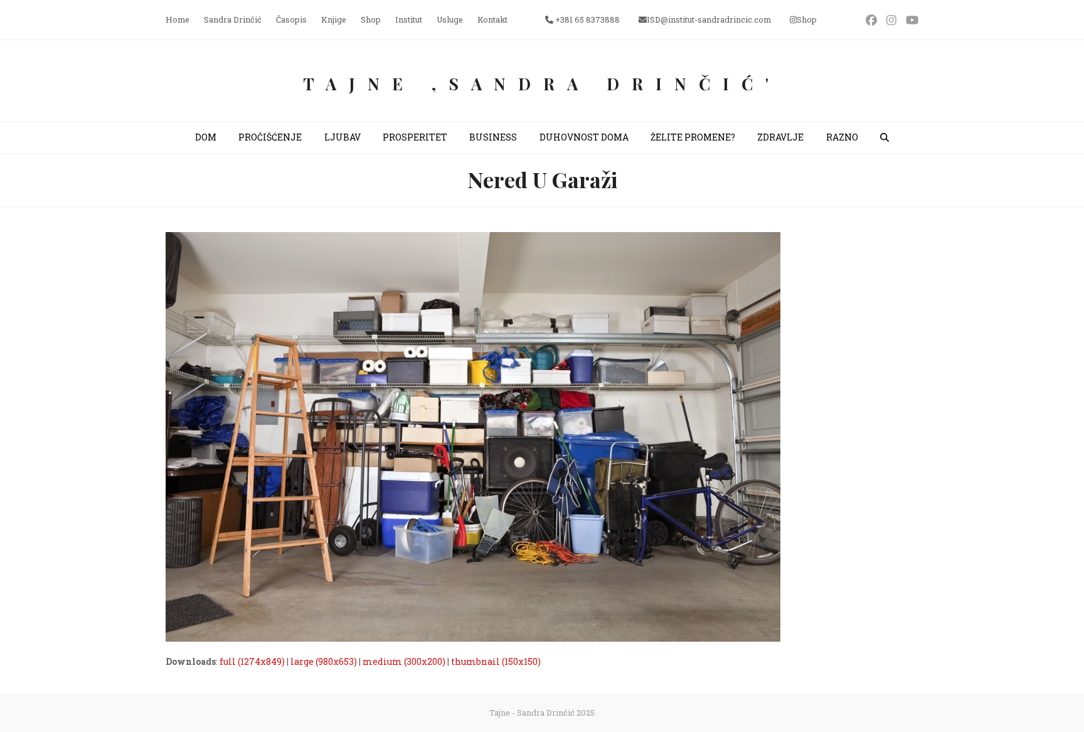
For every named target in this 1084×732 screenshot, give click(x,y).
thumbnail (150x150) (496, 661)
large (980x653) (323, 661)
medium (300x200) (404, 661)
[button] (884, 137)
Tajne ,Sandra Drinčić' (542, 84)
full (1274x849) (252, 661)
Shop (807, 19)
